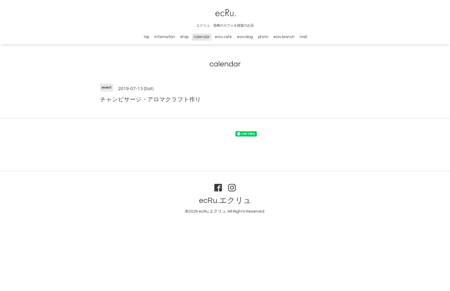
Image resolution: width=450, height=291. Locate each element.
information (164, 37)
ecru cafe (223, 37)
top (146, 37)
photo (263, 37)
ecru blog (245, 37)
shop (184, 37)
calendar (202, 37)
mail (303, 37)
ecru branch (284, 37)
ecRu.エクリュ (225, 200)
